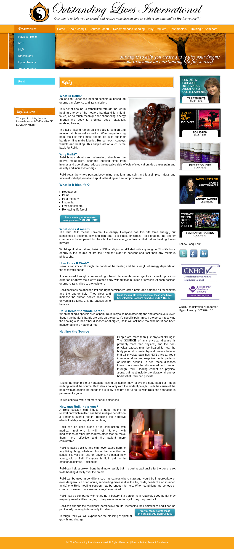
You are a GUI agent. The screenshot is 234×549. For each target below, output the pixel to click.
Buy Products (157, 29)
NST (21, 43)
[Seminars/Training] (200, 241)
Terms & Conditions (158, 542)
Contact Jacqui (99, 29)
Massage (24, 88)
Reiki (21, 81)
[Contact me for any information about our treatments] (200, 106)
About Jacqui (77, 29)
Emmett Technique (29, 100)
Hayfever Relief (27, 36)
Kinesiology (25, 56)
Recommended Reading (129, 29)
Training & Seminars (203, 29)
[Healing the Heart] (200, 140)
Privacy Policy (138, 542)
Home (61, 29)
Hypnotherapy (27, 62)
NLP (21, 49)
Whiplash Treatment (30, 94)
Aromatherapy (27, 68)
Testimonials (178, 29)
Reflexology (25, 75)
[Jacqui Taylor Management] (200, 207)
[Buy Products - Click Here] (200, 173)
